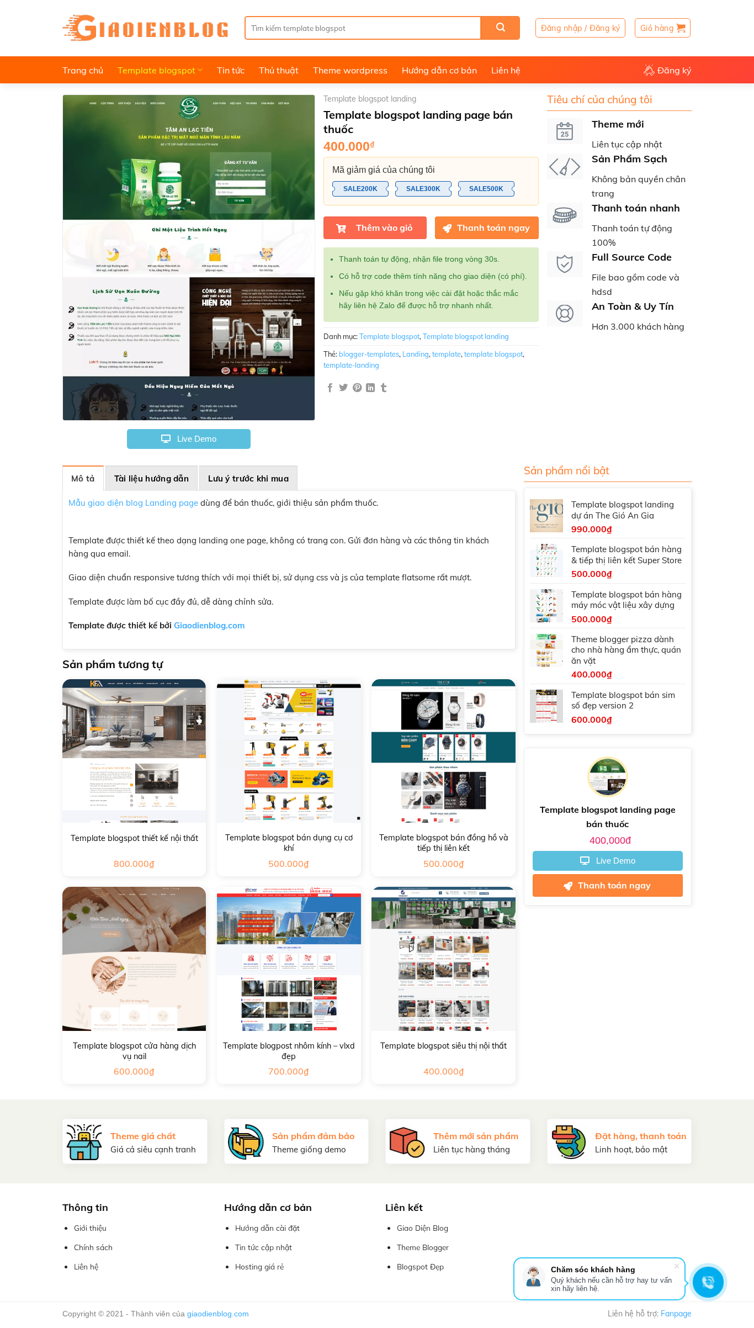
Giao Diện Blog (422, 1227)
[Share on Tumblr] (383, 388)
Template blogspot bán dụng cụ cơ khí (289, 843)
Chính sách (93, 1247)
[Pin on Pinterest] (357, 388)
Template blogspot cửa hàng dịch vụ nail (134, 1051)
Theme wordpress (350, 70)
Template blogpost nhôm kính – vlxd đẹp (289, 1051)
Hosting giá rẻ (259, 1266)
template (446, 354)
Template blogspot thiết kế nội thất (134, 838)
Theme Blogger (423, 1247)
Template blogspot (156, 70)
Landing (415, 354)
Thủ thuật (279, 70)
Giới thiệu (90, 1227)
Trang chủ (82, 70)
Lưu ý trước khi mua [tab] (248, 478)
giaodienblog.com (218, 1313)
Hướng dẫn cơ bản (439, 70)
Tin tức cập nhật (263, 1247)
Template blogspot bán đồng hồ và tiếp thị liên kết (443, 843)
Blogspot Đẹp (420, 1266)
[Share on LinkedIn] (370, 388)
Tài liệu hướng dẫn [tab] (151, 478)
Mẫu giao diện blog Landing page (133, 503)
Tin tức (231, 70)
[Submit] (500, 28)
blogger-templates (369, 354)
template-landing (351, 365)
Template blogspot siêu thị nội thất (443, 1046)
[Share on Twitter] (343, 388)
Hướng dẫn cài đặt (267, 1227)
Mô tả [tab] (83, 478)
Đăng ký (674, 70)
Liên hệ (506, 70)
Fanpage (676, 1314)
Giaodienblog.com (209, 625)
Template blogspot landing (369, 99)
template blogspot (493, 354)
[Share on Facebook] (330, 388)
